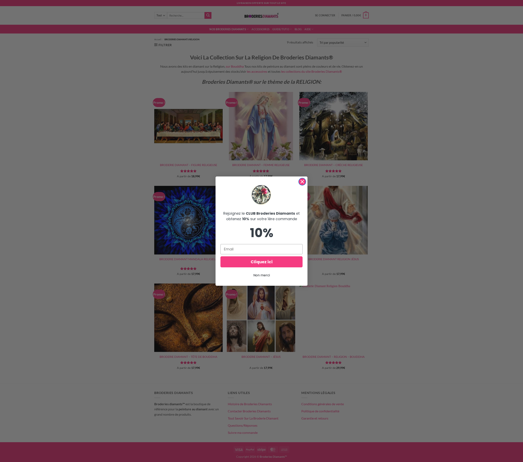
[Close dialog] (302, 181)
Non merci (261, 275)
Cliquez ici (262, 262)
